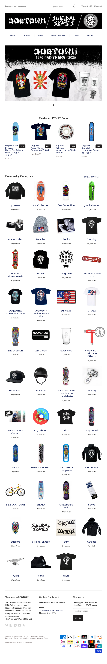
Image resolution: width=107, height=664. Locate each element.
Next (97, 73)
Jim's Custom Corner (15, 432)
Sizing (16, 638)
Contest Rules (42, 638)
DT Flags (66, 310)
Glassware (66, 350)
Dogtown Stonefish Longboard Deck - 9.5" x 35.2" (90, 149)
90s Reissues (91, 205)
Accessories (15, 239)
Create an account (19, 6)
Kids (66, 430)
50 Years (15, 205)
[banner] (53, 21)
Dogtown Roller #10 (92, 275)
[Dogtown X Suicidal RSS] (24, 625)
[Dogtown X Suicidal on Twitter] (6, 625)
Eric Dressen (15, 350)
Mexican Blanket (40, 467)
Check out (98, 6)
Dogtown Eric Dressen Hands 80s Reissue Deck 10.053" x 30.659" (14, 150)
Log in (7, 6)
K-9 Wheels (41, 430)
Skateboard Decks (66, 506)
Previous (9, 73)
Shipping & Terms (37, 636)
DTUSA (92, 310)
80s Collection (66, 205)
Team (76, 35)
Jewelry (91, 390)
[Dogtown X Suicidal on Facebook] (11, 625)
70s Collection (40, 205)
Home (12, 35)
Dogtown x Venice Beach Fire (41, 313)
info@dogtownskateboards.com (51, 610)
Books (66, 239)
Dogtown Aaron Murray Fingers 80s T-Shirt (40, 147)
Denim (40, 273)
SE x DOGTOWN (15, 504)
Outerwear (91, 467)
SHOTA (41, 504)
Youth (66, 575)
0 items (87, 6)
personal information (27, 638)
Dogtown (66, 273)
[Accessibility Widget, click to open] (100, 332)
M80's (15, 467)
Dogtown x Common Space (15, 312)
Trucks (15, 575)
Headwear (15, 390)
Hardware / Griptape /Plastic (92, 353)
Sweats (91, 541)
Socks (91, 504)
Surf (66, 541)
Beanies (41, 239)
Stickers (15, 541)
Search (8, 636)
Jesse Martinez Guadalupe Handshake (66, 393)
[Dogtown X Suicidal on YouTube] (19, 625)
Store (26, 35)
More (89, 35)
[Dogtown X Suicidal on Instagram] (15, 625)
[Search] (73, 6)
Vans (41, 575)
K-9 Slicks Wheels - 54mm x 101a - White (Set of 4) (66, 149)
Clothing (92, 239)
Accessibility (17, 636)
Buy (22, 146)
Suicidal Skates (41, 541)
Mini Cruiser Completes (66, 469)
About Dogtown (58, 35)
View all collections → (93, 176)
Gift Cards (41, 350)
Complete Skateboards (15, 275)
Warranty (8, 638)
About (26, 636)
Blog (40, 35)
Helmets (41, 390)
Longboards (92, 430)
